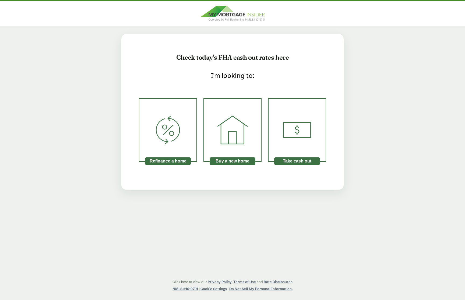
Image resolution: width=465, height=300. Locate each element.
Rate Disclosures (278, 282)
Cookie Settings (213, 289)
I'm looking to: (232, 75)
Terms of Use (244, 282)
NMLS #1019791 (185, 289)
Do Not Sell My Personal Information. (261, 289)
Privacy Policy (220, 282)
